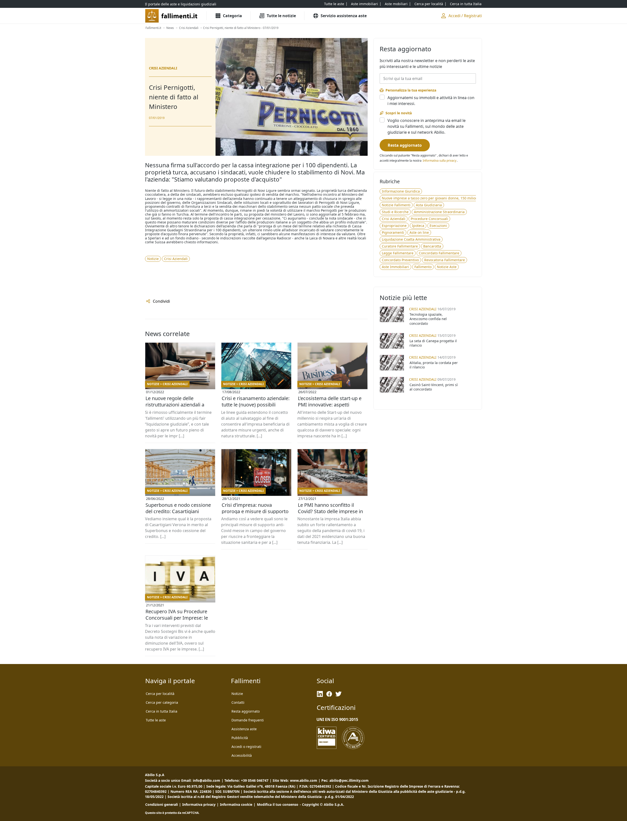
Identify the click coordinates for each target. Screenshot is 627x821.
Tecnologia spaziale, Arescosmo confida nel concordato (428, 319)
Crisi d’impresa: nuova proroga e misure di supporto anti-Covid (255, 511)
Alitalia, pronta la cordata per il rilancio (434, 364)
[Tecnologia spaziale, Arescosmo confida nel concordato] (392, 314)
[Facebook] (329, 694)
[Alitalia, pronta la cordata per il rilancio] (392, 363)
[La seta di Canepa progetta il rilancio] (392, 341)
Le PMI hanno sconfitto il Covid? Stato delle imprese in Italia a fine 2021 (330, 511)
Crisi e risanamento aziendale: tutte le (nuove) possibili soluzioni (255, 404)
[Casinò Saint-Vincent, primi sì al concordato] (392, 385)
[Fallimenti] (172, 16)
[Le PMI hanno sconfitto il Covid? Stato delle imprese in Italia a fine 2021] (332, 472)
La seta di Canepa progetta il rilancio (433, 343)
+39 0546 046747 (254, 780)
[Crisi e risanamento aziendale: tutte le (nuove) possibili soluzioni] (256, 365)
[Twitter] (338, 694)
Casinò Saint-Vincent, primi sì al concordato (434, 386)
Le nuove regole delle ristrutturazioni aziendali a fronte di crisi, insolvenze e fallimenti (175, 405)
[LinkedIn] (320, 694)
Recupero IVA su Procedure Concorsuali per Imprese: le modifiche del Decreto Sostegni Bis (176, 618)
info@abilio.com (206, 780)
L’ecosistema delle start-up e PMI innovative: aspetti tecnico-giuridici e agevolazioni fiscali (332, 405)
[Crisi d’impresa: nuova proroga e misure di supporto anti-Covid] (256, 472)
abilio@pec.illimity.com (349, 780)
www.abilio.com (303, 780)
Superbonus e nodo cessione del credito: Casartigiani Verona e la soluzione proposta (178, 511)
